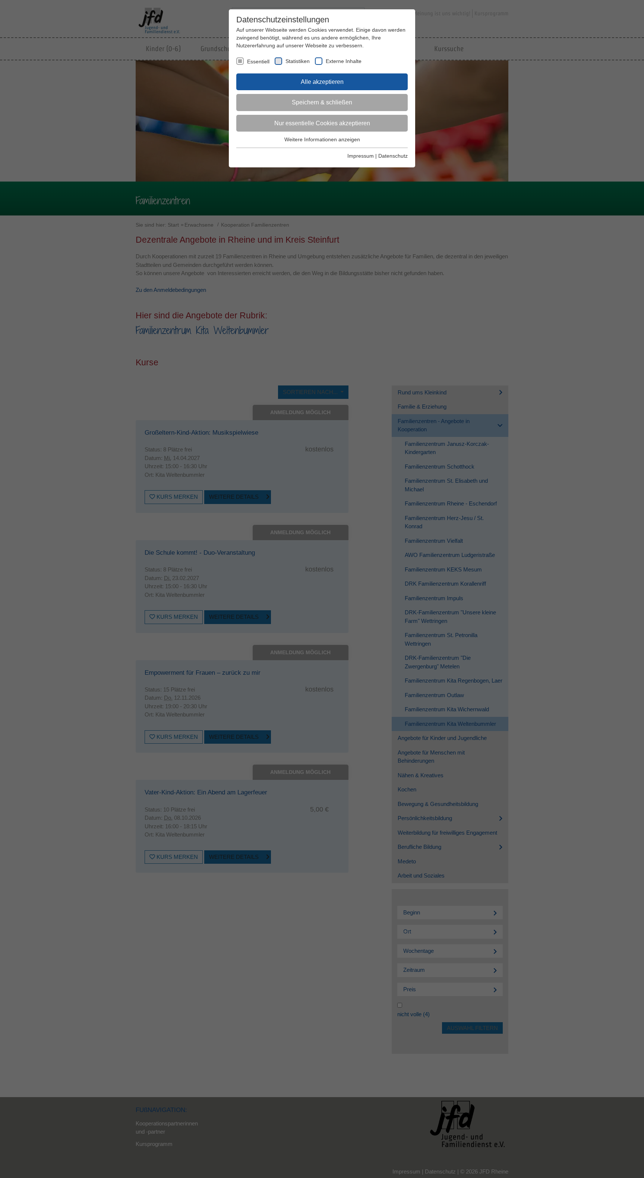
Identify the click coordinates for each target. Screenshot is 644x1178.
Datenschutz (393, 156)
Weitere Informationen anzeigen (322, 139)
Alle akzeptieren (322, 82)
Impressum (360, 156)
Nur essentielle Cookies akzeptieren (322, 123)
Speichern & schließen (322, 102)
